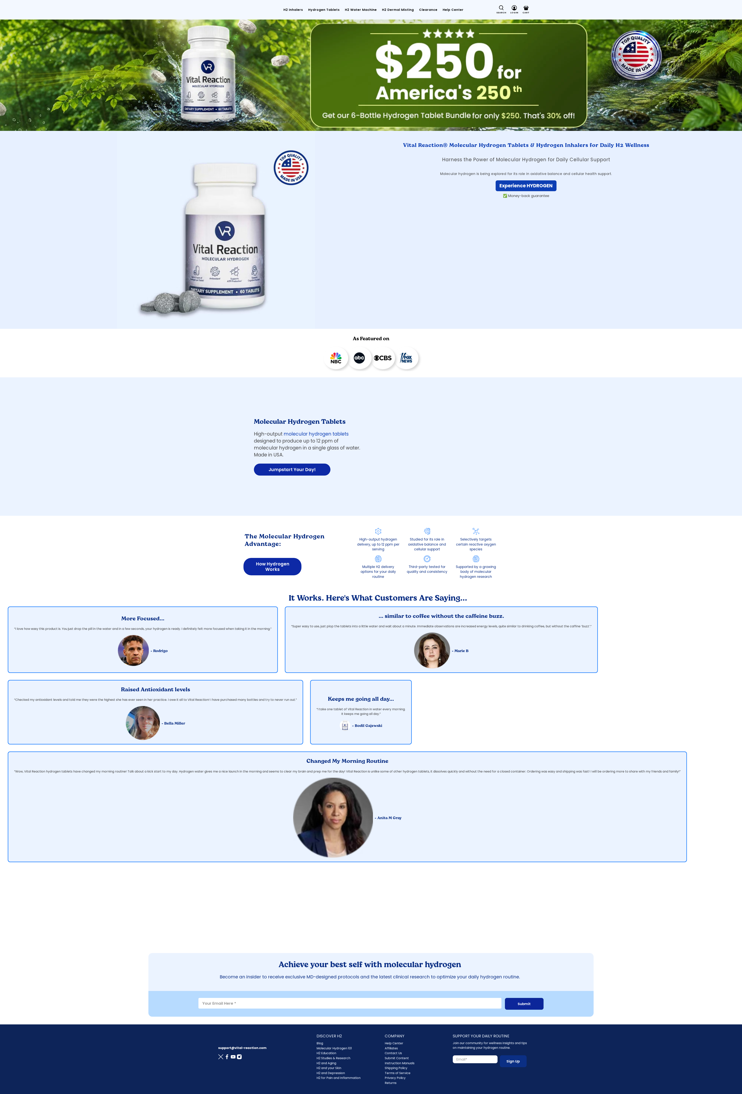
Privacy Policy (395, 1078)
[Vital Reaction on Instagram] (239, 1057)
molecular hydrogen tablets (316, 434)
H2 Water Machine (361, 10)
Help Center (453, 10)
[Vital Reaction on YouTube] (233, 1057)
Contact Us (393, 1053)
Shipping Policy (396, 1068)
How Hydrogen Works (272, 566)
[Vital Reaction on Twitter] (220, 1057)
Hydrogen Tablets (324, 10)
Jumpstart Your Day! (292, 469)
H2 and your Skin (329, 1068)
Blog (320, 1043)
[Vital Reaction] (230, 9)
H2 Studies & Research (333, 1058)
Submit (524, 1003)
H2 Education (326, 1053)
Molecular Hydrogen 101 (334, 1048)
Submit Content (397, 1058)
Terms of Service (397, 1073)
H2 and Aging (326, 1063)
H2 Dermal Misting (398, 10)
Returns (391, 1083)
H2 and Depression (331, 1073)
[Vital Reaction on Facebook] (227, 1057)
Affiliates (391, 1048)
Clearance (428, 10)
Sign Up (513, 1061)
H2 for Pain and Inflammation (339, 1078)
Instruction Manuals (399, 1063)
